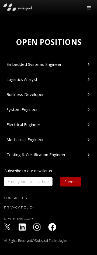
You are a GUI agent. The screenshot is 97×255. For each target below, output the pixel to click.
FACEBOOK (52, 227)
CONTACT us (15, 198)
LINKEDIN (22, 227)
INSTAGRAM (36, 227)
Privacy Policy (19, 207)
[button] (89, 8)
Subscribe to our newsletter (29, 171)
